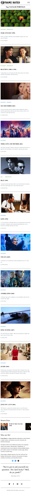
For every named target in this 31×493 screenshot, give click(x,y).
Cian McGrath (4, 76)
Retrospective (10, 29)
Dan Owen (4, 151)
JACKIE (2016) (5, 366)
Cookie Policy (9, 451)
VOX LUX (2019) (5, 257)
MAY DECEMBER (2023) (8, 106)
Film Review (3, 29)
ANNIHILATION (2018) (7, 293)
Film (2, 176)
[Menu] (28, 2)
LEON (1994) (4, 219)
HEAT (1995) (4, 180)
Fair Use (18, 454)
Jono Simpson (5, 40)
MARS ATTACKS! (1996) (8, 33)
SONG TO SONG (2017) (7, 330)
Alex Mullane (4, 413)
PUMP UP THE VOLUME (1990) (16, 424)
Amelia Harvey (5, 264)
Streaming (9, 102)
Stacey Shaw (4, 337)
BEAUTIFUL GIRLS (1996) (8, 69)
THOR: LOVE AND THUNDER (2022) (12, 144)
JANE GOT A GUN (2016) (8, 404)
